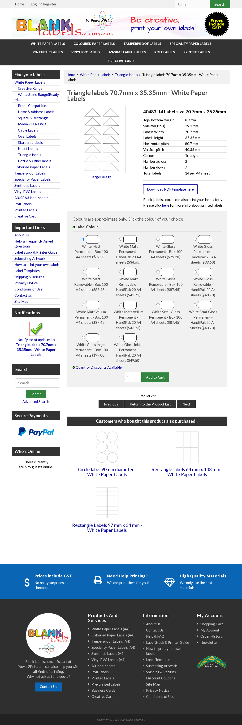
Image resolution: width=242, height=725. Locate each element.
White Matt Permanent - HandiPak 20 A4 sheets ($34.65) (128, 254)
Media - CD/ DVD (30, 124)
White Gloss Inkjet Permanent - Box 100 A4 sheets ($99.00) (91, 349)
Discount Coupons (160, 678)
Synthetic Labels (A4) (108, 653)
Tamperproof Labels (142, 44)
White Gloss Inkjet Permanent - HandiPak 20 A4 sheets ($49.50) (128, 352)
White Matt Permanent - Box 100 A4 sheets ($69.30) (91, 251)
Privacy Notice (26, 283)
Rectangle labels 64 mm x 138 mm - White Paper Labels (187, 472)
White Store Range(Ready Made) (36, 97)
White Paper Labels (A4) (110, 629)
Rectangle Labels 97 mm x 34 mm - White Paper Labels (107, 528)
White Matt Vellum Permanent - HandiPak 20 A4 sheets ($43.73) (128, 320)
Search (22, 369)
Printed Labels (196, 52)
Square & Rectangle (31, 118)
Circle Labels (26, 130)
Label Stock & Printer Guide (35, 252)
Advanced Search (35, 401)
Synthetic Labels (47, 52)
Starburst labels (28, 142)
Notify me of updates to (36, 347)
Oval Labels (25, 136)
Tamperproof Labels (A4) (110, 641)
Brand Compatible (30, 105)
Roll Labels (164, 52)
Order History (211, 636)
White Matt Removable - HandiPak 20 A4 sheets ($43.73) (128, 287)
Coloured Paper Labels (94, 44)
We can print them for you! (128, 582)
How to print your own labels (37, 264)
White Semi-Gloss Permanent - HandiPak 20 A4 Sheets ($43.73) (203, 320)
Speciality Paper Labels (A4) (113, 647)
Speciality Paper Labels (190, 44)
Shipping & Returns (29, 277)
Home (19, 4)
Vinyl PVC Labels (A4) (108, 659)
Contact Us (23, 295)
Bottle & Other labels (32, 161)
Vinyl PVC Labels (85, 52)
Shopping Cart (211, 624)
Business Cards (103, 690)
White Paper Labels (95, 74)
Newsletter (209, 642)
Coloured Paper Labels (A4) (112, 635)
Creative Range (28, 88)
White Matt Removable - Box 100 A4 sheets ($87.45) (91, 284)
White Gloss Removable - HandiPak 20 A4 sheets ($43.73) (203, 287)
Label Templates (27, 271)
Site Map (21, 301)
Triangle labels (126, 74)
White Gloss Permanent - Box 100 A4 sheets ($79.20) (165, 251)
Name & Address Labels (34, 112)
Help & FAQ (155, 636)
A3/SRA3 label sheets (127, 52)
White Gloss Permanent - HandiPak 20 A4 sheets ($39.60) (203, 254)
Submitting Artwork (29, 258)
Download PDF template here (170, 189)
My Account (209, 630)
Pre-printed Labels (106, 684)
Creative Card (121, 61)
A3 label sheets (103, 666)
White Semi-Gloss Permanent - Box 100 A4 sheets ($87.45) (165, 317)
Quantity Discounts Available (99, 367)
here (165, 205)
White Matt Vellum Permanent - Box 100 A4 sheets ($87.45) (91, 317)
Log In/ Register (43, 4)
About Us (21, 235)
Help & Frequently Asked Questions (33, 243)
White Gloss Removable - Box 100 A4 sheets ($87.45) (166, 284)
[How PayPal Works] (36, 432)
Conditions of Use (28, 289)
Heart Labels (26, 148)
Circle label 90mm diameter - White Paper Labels (107, 472)
